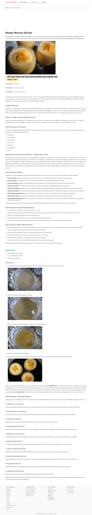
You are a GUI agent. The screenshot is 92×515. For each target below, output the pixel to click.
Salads (7, 502)
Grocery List (50, 492)
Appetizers (8, 489)
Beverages (8, 490)
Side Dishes (8, 507)
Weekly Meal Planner (52, 490)
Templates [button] (43, 2)
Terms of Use (50, 513)
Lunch (7, 500)
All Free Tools (70, 489)
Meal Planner (50, 489)
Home (8, 7)
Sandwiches (8, 504)
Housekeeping (70, 492)
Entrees (8, 499)
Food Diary (50, 495)
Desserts (8, 495)
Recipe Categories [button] (23, 2)
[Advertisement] (46, 19)
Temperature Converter (31, 492)
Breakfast (8, 494)
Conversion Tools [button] (34, 2)
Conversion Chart (29, 495)
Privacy (55, 513)
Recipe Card (50, 494)
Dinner (7, 497)
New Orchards (11, 2)
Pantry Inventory (51, 497)
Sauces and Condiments (11, 505)
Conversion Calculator (30, 489)
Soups (7, 509)
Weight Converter (29, 494)
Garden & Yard (70, 490)
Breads (7, 492)
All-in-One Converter (30, 490)
